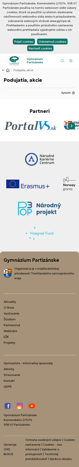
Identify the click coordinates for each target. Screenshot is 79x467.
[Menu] (70, 60)
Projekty (9, 342)
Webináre (10, 331)
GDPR (8, 386)
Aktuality (10, 301)
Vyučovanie (11, 313)
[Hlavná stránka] (8, 70)
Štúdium (10, 319)
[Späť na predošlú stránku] (4, 70)
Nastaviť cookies (40, 48)
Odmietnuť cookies (52, 41)
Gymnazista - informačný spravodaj (28, 363)
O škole (9, 307)
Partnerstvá (12, 325)
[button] (62, 61)
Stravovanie (12, 375)
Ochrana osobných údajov (43, 440)
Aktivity (9, 369)
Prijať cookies (23, 41)
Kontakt (9, 380)
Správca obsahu (61, 459)
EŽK (6, 337)
